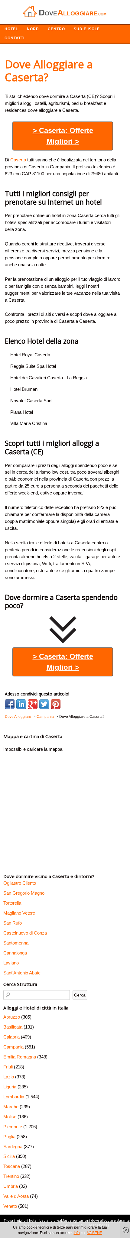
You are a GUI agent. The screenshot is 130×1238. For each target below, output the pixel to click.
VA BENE (94, 1233)
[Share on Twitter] (44, 704)
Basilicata (12, 1026)
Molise (9, 1116)
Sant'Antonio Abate (22, 972)
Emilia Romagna (19, 1056)
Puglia (9, 1136)
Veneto (10, 1206)
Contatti (14, 38)
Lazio (8, 1076)
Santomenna (15, 942)
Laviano (11, 962)
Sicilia (9, 1156)
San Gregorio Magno (23, 893)
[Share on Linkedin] (21, 704)
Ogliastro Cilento (19, 883)
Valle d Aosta (16, 1196)
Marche (10, 1106)
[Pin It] (55, 704)
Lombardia (13, 1096)
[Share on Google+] (32, 704)
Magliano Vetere (19, 913)
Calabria (11, 1036)
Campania (13, 1046)
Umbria (10, 1186)
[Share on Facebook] (10, 704)
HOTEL (11, 29)
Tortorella (12, 903)
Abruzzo (11, 1016)
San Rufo (12, 922)
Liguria (9, 1086)
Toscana (11, 1166)
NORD (33, 29)
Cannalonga (15, 952)
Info (77, 1233)
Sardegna (12, 1146)
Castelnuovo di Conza (25, 932)
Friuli (8, 1066)
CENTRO (56, 29)
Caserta (18, 159)
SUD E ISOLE (87, 29)
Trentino (11, 1176)
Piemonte (12, 1126)
